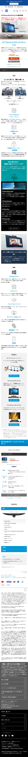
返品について (14, 701)
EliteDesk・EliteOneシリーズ (6, 577)
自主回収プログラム (5, 741)
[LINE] (2, 736)
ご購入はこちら (14, 58)
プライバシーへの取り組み (7, 743)
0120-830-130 (20, 6)
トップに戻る (24, 572)
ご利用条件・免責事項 (6, 746)
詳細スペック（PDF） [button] (14, 61)
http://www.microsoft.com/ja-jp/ (16, 654)
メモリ (3, 482)
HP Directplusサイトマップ (7, 704)
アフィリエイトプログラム (7, 703)
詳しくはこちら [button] (14, 3)
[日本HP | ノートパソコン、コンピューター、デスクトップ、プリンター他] (6, 10)
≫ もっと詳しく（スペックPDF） (14, 498)
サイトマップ (16, 746)
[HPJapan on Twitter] (9, 736)
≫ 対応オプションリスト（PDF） (14, 64)
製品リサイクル (15, 741)
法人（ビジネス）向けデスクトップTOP (8, 576)
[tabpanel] (14, 475)
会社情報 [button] (3, 715)
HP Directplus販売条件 (6, 707)
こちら (17, 19)
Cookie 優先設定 (5, 748)
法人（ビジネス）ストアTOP (6, 575)
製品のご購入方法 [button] (5, 720)
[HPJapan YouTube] (12, 736)
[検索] (26, 11)
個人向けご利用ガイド (18, 669)
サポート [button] (3, 724)
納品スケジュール (5, 701)
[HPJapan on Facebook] (6, 736)
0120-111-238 (10, 6)
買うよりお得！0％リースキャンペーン (14, 464)
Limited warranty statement (16, 748)
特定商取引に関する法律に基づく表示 (10, 706)
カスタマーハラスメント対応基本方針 (10, 745)
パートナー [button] (3, 728)
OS (3, 470)
